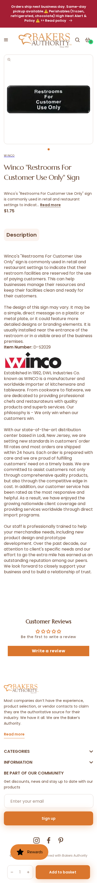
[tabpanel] (48, 99)
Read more (50, 204)
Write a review (48, 651)
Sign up (49, 818)
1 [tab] (49, 149)
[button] (6, 39)
